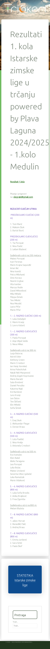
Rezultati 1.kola (17, 182)
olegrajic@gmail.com (23, 197)
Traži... (15, 622)
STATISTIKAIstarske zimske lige (25, 580)
